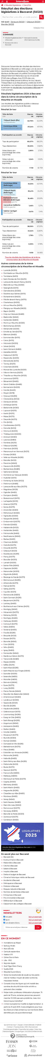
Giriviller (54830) (9, 732)
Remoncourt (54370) (11, 808)
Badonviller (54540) (10, 317)
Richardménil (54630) (11, 297)
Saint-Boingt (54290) (11, 720)
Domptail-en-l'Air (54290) (13, 744)
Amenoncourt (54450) (12, 697)
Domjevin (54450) (10, 495)
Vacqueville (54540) (10, 519)
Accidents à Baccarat (11, 880)
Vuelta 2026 (8, 969)
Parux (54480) (8, 750)
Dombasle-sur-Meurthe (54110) (15, 273)
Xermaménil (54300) (11, 387)
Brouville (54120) (9, 636)
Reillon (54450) (9, 729)
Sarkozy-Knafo (9, 946)
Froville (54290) (9, 633)
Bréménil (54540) (10, 682)
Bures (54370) (8, 767)
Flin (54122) (7, 422)
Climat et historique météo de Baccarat (18, 877)
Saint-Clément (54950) (12, 349)
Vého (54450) (8, 647)
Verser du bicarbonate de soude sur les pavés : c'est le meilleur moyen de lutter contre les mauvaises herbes (22, 978)
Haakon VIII (8, 954)
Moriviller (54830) (10, 679)
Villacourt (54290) (10, 446)
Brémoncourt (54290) (12, 580)
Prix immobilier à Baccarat (13, 898)
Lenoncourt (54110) (10, 378)
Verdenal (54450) (9, 630)
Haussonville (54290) (11, 466)
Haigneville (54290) (10, 791)
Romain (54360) (9, 741)
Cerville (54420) (9, 390)
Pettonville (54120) (10, 764)
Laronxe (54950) (9, 440)
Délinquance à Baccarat (12, 883)
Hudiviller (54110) (9, 478)
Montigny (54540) (10, 609)
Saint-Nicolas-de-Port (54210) (14, 279)
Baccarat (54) (8, 857)
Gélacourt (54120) (33, 22)
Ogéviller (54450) (10, 492)
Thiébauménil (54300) (12, 434)
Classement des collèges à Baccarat (17, 904)
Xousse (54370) (9, 638)
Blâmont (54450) (10, 335)
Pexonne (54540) (10, 463)
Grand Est (27, 5)
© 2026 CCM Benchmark (34, 1031)
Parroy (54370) (9, 557)
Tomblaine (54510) (10, 276)
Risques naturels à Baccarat (14, 889)
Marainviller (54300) (11, 358)
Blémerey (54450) (10, 785)
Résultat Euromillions (12, 972)
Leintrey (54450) (9, 603)
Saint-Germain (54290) (12, 598)
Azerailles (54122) (10, 352)
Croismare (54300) (10, 367)
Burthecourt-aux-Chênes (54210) (16, 606)
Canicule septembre (12, 952)
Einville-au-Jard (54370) (12, 332)
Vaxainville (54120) (10, 703)
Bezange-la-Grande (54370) (14, 577)
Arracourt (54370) (10, 504)
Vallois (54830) (9, 627)
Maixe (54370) (8, 416)
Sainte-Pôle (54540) (11, 565)
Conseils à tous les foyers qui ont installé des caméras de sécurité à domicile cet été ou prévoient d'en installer (21, 986)
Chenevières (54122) (11, 399)
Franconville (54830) (11, 773)
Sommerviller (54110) (11, 338)
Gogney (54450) (9, 782)
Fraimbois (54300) (10, 449)
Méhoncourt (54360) (11, 513)
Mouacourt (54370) (10, 735)
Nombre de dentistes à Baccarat (16, 892)
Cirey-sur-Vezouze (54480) (13, 314)
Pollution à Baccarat (11, 886)
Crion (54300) (8, 644)
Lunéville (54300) (10, 270)
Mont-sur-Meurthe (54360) (14, 323)
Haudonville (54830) (11, 709)
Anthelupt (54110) (10, 405)
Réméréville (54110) (11, 361)
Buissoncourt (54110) (11, 498)
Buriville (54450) (9, 738)
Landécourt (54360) (11, 700)
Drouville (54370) (10, 548)
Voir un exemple (35, 917)
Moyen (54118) (8, 393)
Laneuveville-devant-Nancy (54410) (17, 282)
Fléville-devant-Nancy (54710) (14, 300)
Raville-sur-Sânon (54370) (13, 656)
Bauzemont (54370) (11, 600)
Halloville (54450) (10, 758)
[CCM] (33, 1041)
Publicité (38, 1025)
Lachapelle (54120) (10, 501)
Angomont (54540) (10, 723)
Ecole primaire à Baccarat (13, 860)
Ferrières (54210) (9, 443)
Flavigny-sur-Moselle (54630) (14, 308)
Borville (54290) (9, 706)
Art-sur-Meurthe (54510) (12, 305)
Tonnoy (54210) (9, 364)
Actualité (8, 917)
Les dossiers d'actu (12, 923)
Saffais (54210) (8, 665)
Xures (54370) (8, 685)
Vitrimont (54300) (10, 431)
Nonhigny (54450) (10, 618)
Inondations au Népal (12, 943)
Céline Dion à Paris (11, 957)
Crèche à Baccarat (10, 866)
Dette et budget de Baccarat (14, 875)
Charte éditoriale (29, 1025)
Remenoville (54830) (11, 595)
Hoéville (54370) (9, 545)
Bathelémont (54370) (11, 747)
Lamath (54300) (9, 563)
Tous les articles (19, 1027)
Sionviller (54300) (10, 674)
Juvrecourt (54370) (10, 817)
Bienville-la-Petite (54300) (13, 814)
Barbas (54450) (9, 539)
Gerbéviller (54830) (10, 320)
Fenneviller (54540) (10, 653)
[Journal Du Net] (11, 1046)
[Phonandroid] (33, 1055)
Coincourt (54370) (10, 624)
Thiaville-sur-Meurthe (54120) (15, 376)
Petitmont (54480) (10, 484)
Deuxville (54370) (10, 419)
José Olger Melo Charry (13, 966)
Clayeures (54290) (10, 568)
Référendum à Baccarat (12, 901)
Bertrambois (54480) (11, 469)
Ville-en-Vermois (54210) (13, 373)
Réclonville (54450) (10, 755)
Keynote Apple (9, 963)
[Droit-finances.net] (33, 1046)
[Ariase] (11, 1055)
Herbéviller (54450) (10, 530)
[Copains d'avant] (11, 1050)
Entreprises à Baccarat (12, 895)
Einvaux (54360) (9, 454)
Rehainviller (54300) (11, 329)
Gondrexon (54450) (10, 820)
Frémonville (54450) (11, 533)
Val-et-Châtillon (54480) (12, 384)
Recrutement (33, 1027)
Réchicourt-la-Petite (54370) (14, 779)
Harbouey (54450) (10, 621)
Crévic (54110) (8, 340)
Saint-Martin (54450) (11, 788)
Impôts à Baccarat (10, 871)
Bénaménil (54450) (10, 381)
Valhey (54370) (9, 589)
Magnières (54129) (10, 489)
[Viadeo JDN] (33, 1050)
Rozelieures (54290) (11, 554)
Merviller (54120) (7, 24)
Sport (7, 920)
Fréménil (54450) (10, 525)
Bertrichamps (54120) (11, 326)
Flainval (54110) (9, 586)
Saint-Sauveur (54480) (12, 802)
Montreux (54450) (10, 796)
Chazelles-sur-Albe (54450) (13, 793)
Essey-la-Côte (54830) (12, 717)
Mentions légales (8, 1031)
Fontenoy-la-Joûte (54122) (13, 481)
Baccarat (27, 38)
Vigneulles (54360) (10, 516)
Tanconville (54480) (11, 659)
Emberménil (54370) (11, 522)
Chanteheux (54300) (11, 302)
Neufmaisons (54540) (11, 536)
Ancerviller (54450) (10, 510)
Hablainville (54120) (10, 527)
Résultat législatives (13, 5)
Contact (10, 1027)
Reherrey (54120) (10, 615)
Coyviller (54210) (9, 592)
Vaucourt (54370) (10, 770)
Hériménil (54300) (10, 343)
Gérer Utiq (38, 1029)
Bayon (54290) (9, 311)
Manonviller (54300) (11, 571)
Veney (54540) (9, 799)
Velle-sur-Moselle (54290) (13, 457)
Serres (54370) (9, 507)
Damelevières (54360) (12, 291)
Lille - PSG (8, 960)
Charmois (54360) (10, 542)
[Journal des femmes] (11, 1041)
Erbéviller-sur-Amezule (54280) (15, 753)
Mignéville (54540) (10, 574)
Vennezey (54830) (10, 811)
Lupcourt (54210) (9, 411)
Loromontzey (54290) (12, 714)
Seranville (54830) (10, 676)
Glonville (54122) (9, 428)
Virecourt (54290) (10, 396)
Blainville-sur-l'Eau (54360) (13, 285)
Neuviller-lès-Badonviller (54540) (16, 694)
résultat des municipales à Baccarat (26, 88)
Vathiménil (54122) (10, 472)
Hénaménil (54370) (11, 612)
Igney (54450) (8, 650)
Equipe (20, 1025)
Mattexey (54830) (10, 776)
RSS (26, 1027)
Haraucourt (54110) (10, 355)
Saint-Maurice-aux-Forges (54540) (16, 671)
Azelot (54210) (8, 413)
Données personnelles (11, 1029)
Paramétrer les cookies (26, 1029)
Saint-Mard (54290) (10, 668)
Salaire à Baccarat (10, 869)
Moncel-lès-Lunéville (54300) (14, 370)
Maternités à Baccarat (12, 863)
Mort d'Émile (9, 949)
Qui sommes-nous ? (10, 1025)
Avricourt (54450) (10, 437)
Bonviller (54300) (10, 560)
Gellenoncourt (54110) (11, 712)
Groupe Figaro (19, 1031)
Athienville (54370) (10, 583)
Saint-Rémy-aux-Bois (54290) (15, 761)
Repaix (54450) (9, 662)
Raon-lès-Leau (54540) (12, 805)
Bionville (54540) (9, 641)
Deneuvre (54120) (17, 22)
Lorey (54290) (8, 688)
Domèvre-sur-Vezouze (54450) (15, 475)
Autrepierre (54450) (11, 726)
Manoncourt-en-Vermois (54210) (16, 451)
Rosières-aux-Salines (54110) (14, 294)
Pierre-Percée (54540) (12, 691)
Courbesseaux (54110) (11, 425)
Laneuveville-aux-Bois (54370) (15, 487)
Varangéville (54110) (10, 288)
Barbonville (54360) (11, 408)
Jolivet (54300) (9, 346)
